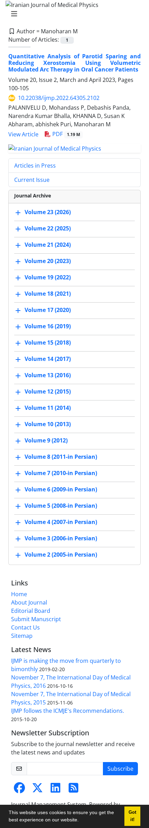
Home (19, 594)
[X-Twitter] (37, 790)
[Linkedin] (55, 790)
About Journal (29, 602)
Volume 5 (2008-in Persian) (61, 505)
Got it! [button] (132, 816)
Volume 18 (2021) (48, 293)
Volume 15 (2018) (48, 342)
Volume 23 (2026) (48, 212)
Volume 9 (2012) (46, 440)
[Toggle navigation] (72, 14)
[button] (81, 821)
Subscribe (120, 768)
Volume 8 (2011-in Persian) (61, 457)
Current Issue (32, 180)
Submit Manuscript (36, 619)
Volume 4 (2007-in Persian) (61, 522)
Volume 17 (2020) (48, 310)
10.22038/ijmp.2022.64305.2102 (58, 98)
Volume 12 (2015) (48, 391)
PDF (65, 134)
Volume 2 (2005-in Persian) (61, 554)
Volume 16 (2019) (48, 326)
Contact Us (25, 627)
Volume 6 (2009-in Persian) (61, 489)
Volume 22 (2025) (48, 228)
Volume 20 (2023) (48, 261)
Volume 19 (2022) (48, 277)
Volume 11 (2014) (48, 408)
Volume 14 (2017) (48, 359)
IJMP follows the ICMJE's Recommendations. (67, 711)
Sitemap (22, 636)
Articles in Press (35, 165)
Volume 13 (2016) (48, 375)
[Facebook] (19, 790)
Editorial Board (30, 611)
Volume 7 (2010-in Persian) (61, 473)
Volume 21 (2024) (48, 244)
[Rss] (73, 790)
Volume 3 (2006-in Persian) (61, 538)
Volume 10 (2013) (48, 424)
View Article (23, 134)
